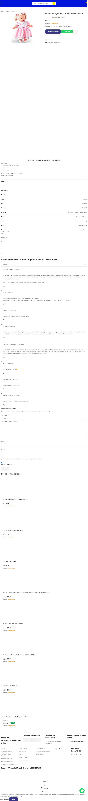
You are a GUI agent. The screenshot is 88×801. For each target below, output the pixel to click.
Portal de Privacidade (6, 758)
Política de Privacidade (7, 761)
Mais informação (4, 799)
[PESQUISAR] (54, 3)
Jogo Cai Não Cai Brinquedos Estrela (13, 530)
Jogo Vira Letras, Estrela (9, 561)
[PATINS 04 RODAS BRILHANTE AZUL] (44, 612)
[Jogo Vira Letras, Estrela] (44, 549)
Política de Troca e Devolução (6, 754)
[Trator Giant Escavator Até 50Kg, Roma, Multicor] (44, 705)
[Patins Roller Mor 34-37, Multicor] (44, 674)
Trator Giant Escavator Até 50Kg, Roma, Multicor (16, 717)
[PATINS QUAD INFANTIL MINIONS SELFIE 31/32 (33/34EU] (44, 643)
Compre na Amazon (53, 31)
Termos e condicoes (6, 751)
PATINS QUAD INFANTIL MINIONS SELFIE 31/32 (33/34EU (19, 654)
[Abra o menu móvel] (4, 3)
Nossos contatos (23, 757)
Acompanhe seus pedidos (43, 751)
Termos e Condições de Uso (8, 764)
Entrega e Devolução (24, 760)
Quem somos (22, 751)
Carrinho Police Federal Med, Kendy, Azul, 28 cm (16, 499)
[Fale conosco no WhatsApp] (82, 790)
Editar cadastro (40, 754)
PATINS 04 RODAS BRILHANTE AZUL (13, 623)
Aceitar (13, 799)
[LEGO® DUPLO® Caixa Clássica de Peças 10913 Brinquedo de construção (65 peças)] (44, 581)
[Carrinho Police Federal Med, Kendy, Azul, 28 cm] (44, 487)
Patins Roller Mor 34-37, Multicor (11, 685)
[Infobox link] (33, 736)
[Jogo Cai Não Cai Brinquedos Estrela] (44, 518)
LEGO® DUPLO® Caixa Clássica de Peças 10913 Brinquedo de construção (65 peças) (26, 592)
